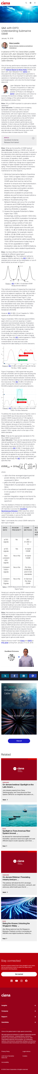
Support (4, 1016)
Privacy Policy (5, 1051)
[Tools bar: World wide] (30, 3)
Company (4, 1011)
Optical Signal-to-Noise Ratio (16, 70)
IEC (24, 258)
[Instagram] (21, 981)
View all (19, 741)
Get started (19, 974)
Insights (4, 1005)
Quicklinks (5, 1022)
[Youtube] (16, 981)
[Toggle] (35, 1006)
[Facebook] (26, 981)
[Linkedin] (11, 981)
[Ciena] (6, 994)
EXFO (25, 72)
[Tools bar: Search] (26, 3)
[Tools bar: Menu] (34, 3)
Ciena (22, 641)
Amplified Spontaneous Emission (14, 510)
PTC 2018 (4, 643)
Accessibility (5, 1062)
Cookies (25, 1056)
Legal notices (26, 1051)
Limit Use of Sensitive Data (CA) (7, 1056)
